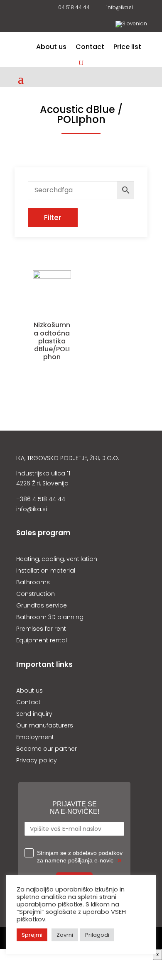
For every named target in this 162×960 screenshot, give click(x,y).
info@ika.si (118, 8)
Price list (127, 47)
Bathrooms (33, 582)
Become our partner (46, 748)
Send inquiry (34, 714)
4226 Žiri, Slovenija (42, 483)
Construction (35, 594)
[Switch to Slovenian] (131, 26)
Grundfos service (41, 605)
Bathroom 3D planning (49, 617)
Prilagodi (97, 935)
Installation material (45, 570)
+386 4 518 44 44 (40, 499)
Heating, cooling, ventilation (56, 559)
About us (51, 47)
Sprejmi (32, 935)
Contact (90, 47)
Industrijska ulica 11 (43, 473)
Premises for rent (41, 628)
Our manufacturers (44, 725)
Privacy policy (36, 760)
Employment (35, 737)
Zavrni (64, 935)
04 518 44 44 (73, 8)
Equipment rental (41, 640)
